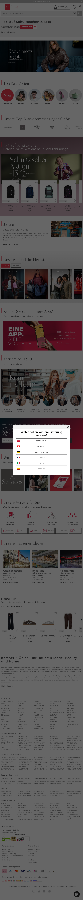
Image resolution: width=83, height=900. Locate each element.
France (41, 458)
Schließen (68, 427)
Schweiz (41, 446)
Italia (41, 463)
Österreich (41, 441)
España (41, 469)
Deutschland (41, 452)
